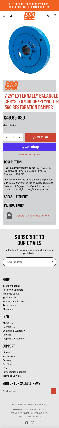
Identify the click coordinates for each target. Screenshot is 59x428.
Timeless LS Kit (11, 293)
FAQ (5, 367)
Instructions (9, 356)
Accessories (9, 305)
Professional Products (33, 404)
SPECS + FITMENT (16, 196)
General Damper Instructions (32, 215)
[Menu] (4, 16)
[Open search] (10, 15)
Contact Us (9, 326)
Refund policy (20, 409)
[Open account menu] (47, 15)
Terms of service (20, 413)
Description (13, 162)
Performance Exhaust (14, 301)
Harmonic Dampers (13, 289)
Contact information (29, 416)
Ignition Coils (9, 297)
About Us (8, 322)
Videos (6, 352)
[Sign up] (52, 262)
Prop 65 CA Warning (14, 338)
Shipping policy (39, 413)
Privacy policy (38, 409)
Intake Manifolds (11, 285)
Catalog (7, 360)
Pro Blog (7, 364)
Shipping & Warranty (14, 330)
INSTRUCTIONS (14, 205)
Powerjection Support (14, 371)
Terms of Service (12, 375)
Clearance (8, 309)
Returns (7, 334)
